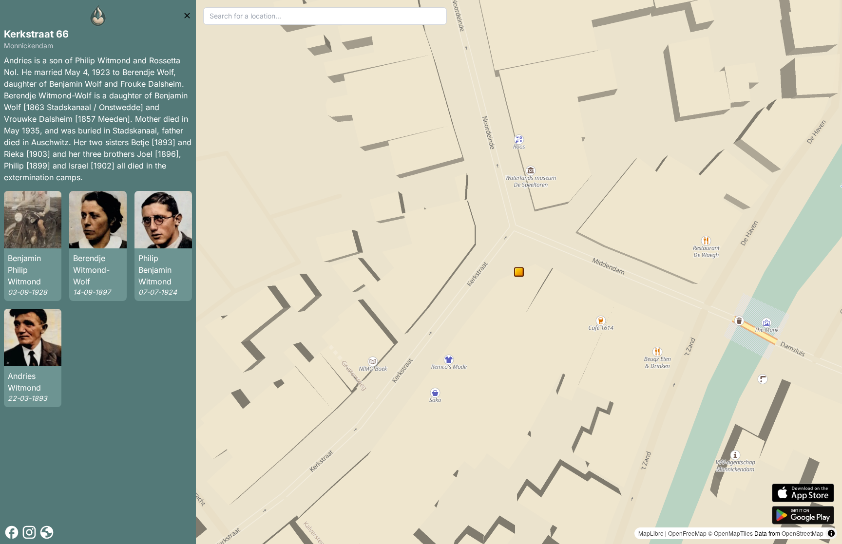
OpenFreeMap (687, 533)
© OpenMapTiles (730, 533)
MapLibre (651, 533)
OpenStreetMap (802, 533)
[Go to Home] (98, 15)
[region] (519, 272)
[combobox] (325, 16)
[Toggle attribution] (831, 533)
